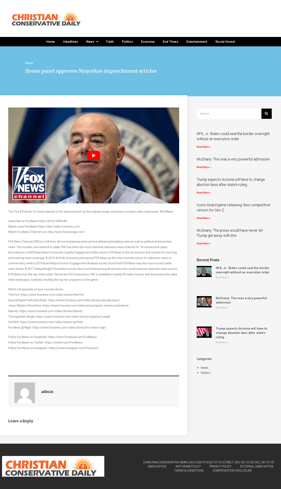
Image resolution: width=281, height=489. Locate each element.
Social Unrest (225, 42)
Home (50, 42)
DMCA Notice (157, 466)
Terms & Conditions (189, 470)
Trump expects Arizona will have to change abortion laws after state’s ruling (241, 333)
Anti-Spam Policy (188, 466)
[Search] (266, 114)
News (90, 42)
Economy (147, 42)
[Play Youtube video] (93, 155)
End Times (170, 42)
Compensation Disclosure (232, 470)
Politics (127, 42)
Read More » (204, 146)
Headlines (70, 42)
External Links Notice (257, 466)
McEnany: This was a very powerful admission (233, 159)
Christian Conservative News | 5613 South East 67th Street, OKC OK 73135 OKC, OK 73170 (208, 462)
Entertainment (196, 42)
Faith (110, 42)
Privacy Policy (220, 466)
